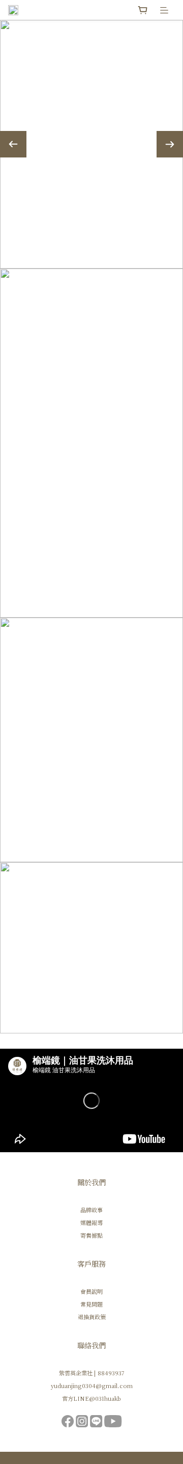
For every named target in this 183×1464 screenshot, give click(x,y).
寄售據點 (91, 1235)
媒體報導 (91, 1222)
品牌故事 (91, 1210)
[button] (91, 1100)
